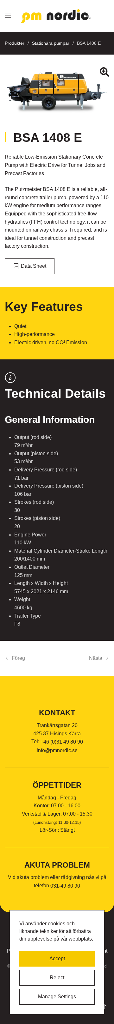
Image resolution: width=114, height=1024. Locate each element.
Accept (57, 958)
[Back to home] (57, 16)
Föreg (18, 658)
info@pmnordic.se (57, 750)
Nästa (95, 658)
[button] (8, 16)
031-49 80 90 (65, 886)
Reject (57, 977)
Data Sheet (33, 266)
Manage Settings (57, 996)
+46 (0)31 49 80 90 (62, 742)
